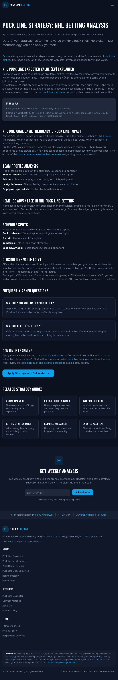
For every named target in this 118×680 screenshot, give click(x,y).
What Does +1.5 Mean (13, 566)
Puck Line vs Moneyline (14, 561)
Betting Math (8, 580)
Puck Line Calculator (12, 596)
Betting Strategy (10, 575)
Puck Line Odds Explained (15, 571)
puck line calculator (54, 92)
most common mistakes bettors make (39, 154)
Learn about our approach (14, 541)
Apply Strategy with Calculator (26, 373)
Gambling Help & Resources (93, 514)
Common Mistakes (11, 600)
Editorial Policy (9, 610)
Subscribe (81, 492)
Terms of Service (11, 626)
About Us (7, 605)
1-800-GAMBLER (44, 514)
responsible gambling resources (62, 662)
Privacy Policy (9, 630)
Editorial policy (35, 541)
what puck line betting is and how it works (85, 359)
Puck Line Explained (12, 556)
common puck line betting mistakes (41, 362)
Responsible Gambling (13, 635)
